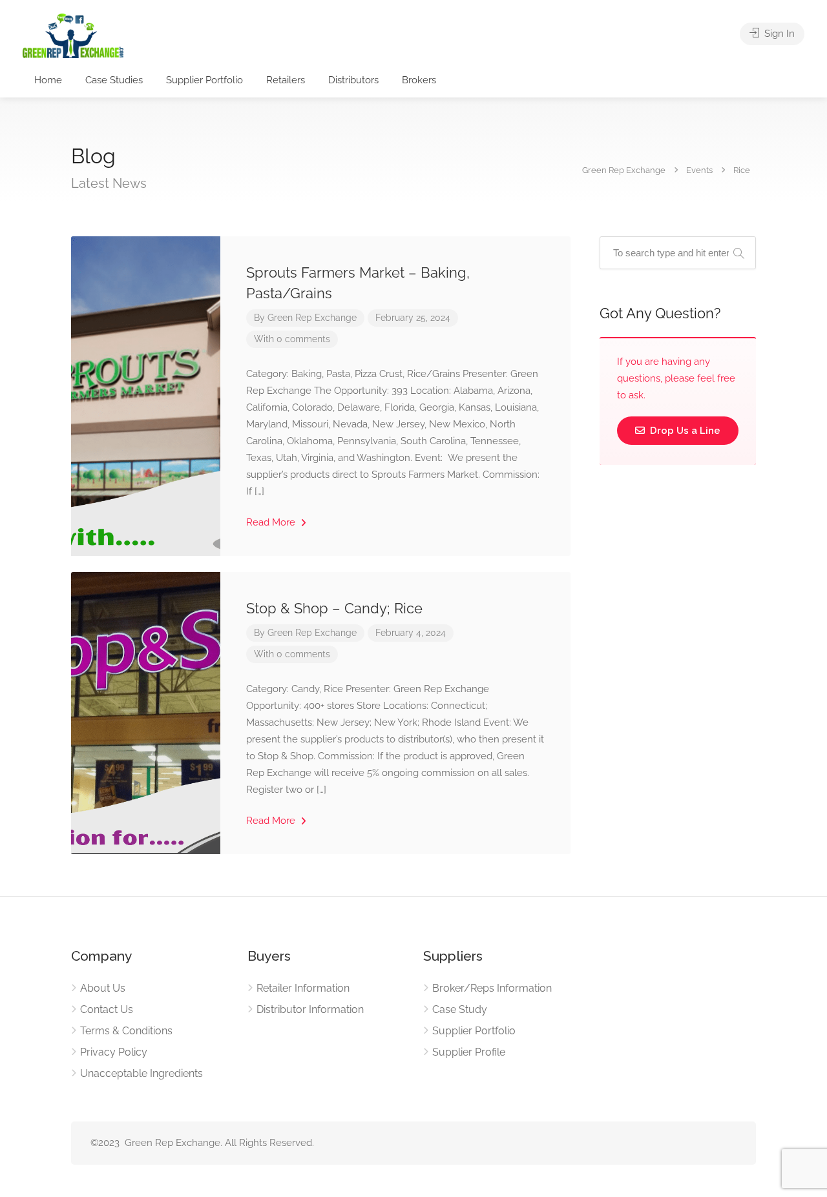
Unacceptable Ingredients (141, 1073)
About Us (102, 988)
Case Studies (114, 80)
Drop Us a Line (683, 430)
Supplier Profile (468, 1052)
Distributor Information (310, 1009)
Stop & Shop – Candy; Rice (334, 608)
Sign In (778, 33)
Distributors (353, 80)
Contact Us (106, 1009)
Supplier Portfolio (204, 80)
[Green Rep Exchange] (73, 35)
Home (48, 80)
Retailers (285, 80)
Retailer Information (303, 988)
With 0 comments (292, 339)
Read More (272, 522)
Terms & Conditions (126, 1031)
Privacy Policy (113, 1052)
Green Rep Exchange (312, 317)
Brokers (419, 80)
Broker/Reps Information (492, 988)
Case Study (459, 1009)
